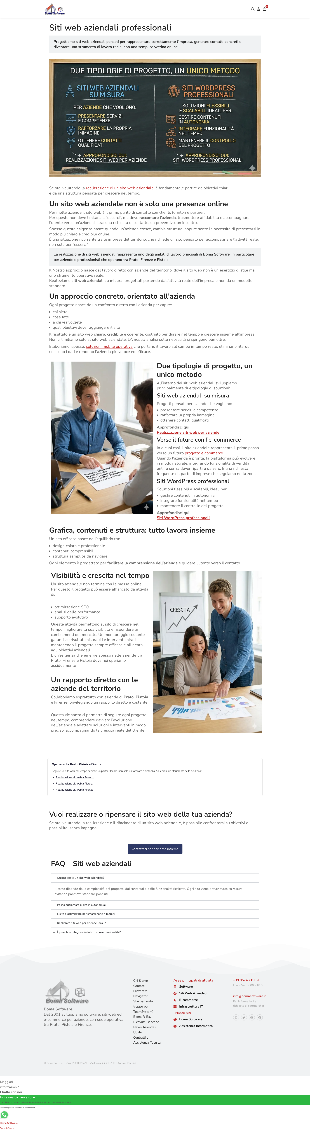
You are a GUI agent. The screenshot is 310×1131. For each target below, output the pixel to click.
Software (186, 986)
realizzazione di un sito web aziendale (120, 188)
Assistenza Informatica (196, 1026)
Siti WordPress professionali (183, 518)
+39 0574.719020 (246, 980)
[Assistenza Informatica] (175, 1026)
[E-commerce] (175, 1000)
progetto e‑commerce (204, 453)
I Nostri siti (182, 1013)
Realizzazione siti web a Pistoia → (76, 783)
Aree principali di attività (193, 980)
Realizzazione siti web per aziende (188, 432)
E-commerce (188, 1000)
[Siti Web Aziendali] (175, 993)
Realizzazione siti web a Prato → (75, 777)
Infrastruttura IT (191, 1006)
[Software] (175, 986)
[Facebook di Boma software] (260, 1017)
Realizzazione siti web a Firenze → (76, 789)
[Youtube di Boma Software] (252, 1017)
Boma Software (190, 1019)
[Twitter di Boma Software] (244, 1017)
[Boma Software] (175, 1019)
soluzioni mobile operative (109, 346)
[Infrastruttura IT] (175, 1006)
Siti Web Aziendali (192, 993)
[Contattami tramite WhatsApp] (236, 1017)
